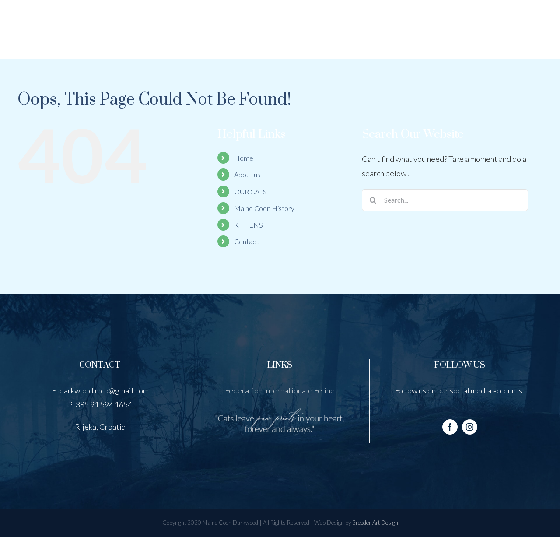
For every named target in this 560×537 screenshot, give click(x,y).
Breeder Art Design (375, 522)
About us (247, 174)
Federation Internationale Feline (280, 390)
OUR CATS (250, 191)
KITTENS (248, 225)
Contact (246, 241)
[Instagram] (469, 427)
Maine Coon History (264, 208)
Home (243, 158)
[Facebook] (450, 427)
